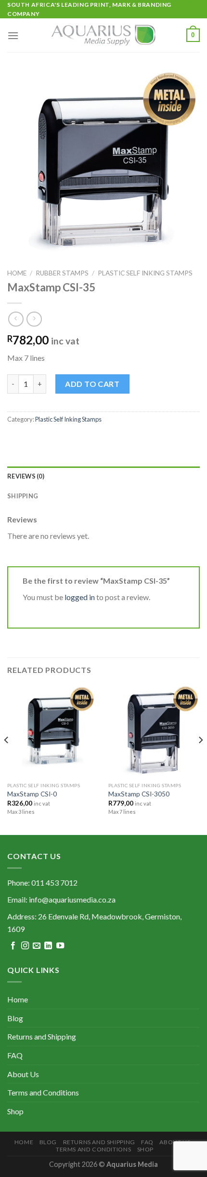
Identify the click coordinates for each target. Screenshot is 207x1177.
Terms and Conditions (43, 1092)
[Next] (200, 759)
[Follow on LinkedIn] (48, 946)
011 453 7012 (54, 882)
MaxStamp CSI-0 (32, 794)
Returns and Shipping (41, 1036)
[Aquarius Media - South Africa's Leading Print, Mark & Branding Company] (103, 35)
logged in (80, 597)
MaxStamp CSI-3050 (138, 794)
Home (16, 273)
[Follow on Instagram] (25, 946)
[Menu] (13, 35)
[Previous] (7, 759)
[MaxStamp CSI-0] (53, 731)
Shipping (22, 496)
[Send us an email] (36, 946)
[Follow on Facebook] (13, 946)
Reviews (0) (25, 476)
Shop (15, 1111)
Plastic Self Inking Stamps (145, 273)
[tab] (103, 476)
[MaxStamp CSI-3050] (154, 731)
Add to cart (92, 383)
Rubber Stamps (62, 273)
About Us (23, 1074)
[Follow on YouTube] (60, 946)
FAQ (15, 1055)
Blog (15, 1018)
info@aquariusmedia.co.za (72, 899)
